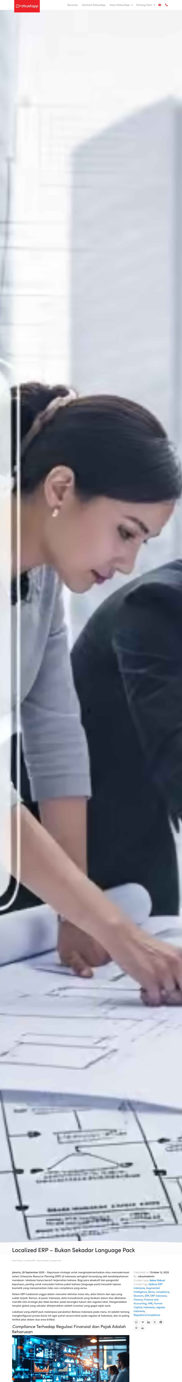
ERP (147, 1295)
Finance (138, 1299)
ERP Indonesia (158, 1295)
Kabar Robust (157, 1280)
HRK (150, 1303)
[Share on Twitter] (154, 1322)
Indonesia (149, 1307)
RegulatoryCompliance (147, 1315)
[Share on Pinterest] (136, 1328)
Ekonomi (138, 1295)
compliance (162, 1291)
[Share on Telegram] (142, 1322)
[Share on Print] (142, 1328)
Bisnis (151, 1291)
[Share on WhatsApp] (136, 1322)
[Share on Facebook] (161, 1322)
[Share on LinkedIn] (148, 1322)
